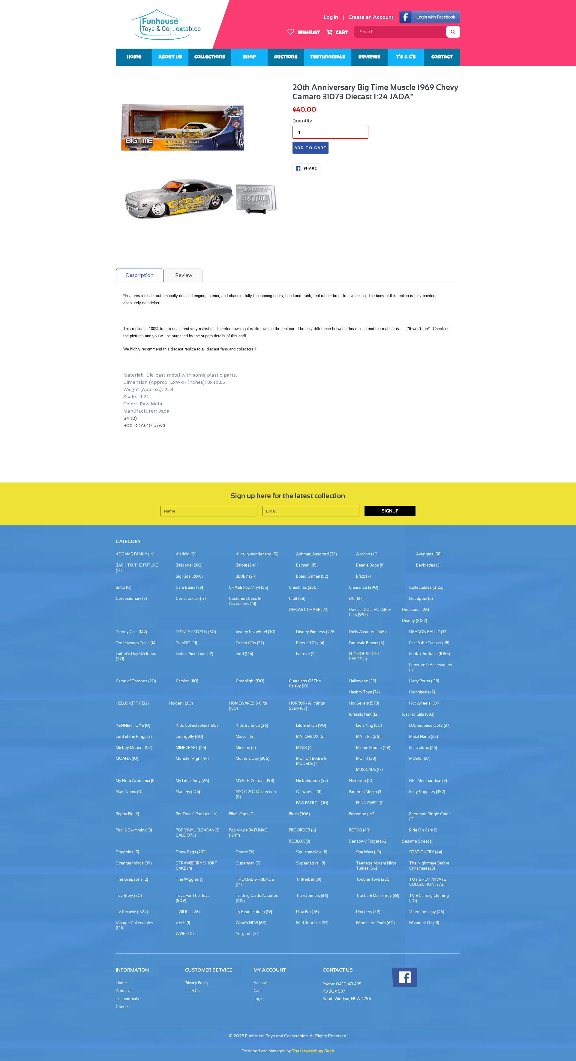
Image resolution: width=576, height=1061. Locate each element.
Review (183, 275)
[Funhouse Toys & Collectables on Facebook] (404, 986)
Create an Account (370, 17)
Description (140, 275)
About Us (170, 57)
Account (261, 983)
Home (134, 57)
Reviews (369, 57)
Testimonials (327, 57)
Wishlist (308, 33)
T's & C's (406, 57)
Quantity (302, 121)
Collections (209, 57)
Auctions (286, 57)
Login (259, 998)
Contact (442, 57)
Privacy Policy (196, 983)
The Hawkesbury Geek (313, 1051)
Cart (341, 33)
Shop (249, 57)
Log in (331, 17)
